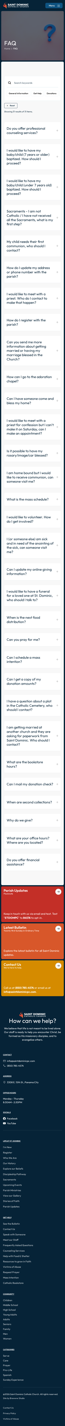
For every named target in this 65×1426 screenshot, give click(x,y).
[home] (16, 5)
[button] (8, 1147)
